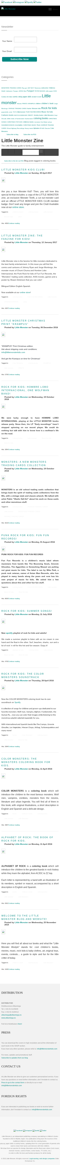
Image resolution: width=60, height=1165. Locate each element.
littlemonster (21, 112)
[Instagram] (18, 3)
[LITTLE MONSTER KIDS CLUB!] (3, 180)
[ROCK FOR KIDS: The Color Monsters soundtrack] (3, 687)
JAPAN (21, 91)
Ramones (38, 88)
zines (9, 118)
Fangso (15, 91)
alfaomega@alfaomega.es (11, 1015)
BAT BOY (31, 88)
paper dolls (27, 97)
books (11, 115)
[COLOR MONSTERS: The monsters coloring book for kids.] (3, 775)
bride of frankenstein (17, 118)
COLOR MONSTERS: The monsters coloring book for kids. (26, 762)
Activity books (38, 115)
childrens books (28, 122)
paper (51, 91)
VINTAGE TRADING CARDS (17, 108)
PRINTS (24, 103)
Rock (38, 125)
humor (29, 108)
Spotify (17, 702)
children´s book (47, 103)
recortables (19, 125)
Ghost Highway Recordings (15, 128)
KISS (55, 91)
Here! (20, 1024)
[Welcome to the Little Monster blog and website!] (3, 931)
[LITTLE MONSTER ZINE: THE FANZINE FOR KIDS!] (3, 249)
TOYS (15, 112)
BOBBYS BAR (36, 97)
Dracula (47, 128)
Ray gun (24, 88)
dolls (47, 91)
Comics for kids (6, 97)
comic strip (17, 96)
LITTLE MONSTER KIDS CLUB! (23, 169)
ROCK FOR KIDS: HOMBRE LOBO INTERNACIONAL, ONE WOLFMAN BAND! (25, 390)
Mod (25, 91)
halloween (9, 91)
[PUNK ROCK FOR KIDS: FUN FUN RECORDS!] (3, 549)
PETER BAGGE (40, 91)
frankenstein (29, 118)
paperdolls (4, 112)
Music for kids (47, 112)
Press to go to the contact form (12, 1083)
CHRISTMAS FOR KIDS (14, 122)
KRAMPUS (31, 103)
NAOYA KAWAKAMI (20, 115)
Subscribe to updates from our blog (14, 1058)
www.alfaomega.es (8, 1018)
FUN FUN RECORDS (33, 112)
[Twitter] (37, 3)
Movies (19, 103)
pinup (50, 122)
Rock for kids (49, 108)
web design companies (47, 1158)
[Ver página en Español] (30, 1126)
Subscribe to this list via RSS (14, 161)
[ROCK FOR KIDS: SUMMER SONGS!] (3, 621)
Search (41, 151)
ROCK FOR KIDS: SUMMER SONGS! (26, 611)
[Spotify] (29, 3)
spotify (9, 633)
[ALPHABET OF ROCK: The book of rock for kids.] (3, 851)
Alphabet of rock (38, 128)
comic (10, 112)
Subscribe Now (19, 59)
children (38, 103)
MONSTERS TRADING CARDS (11, 88)
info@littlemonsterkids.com (13, 352)
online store (18, 207)
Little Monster (21, 173)
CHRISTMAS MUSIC (29, 125)
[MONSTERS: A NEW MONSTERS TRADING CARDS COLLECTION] (3, 477)
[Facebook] (6, 3)
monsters (37, 122)
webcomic (44, 88)
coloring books (40, 118)
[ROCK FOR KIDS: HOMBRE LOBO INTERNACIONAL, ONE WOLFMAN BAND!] (3, 406)
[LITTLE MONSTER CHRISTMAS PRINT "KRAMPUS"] (3, 334)
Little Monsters (49, 115)
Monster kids (36, 108)
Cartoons (4, 115)
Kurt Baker (44, 122)
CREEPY (30, 115)
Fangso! (30, 91)
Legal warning (34, 1158)
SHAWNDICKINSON (7, 125)
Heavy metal (29, 128)
